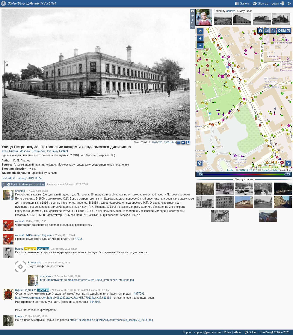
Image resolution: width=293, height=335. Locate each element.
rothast (19, 221)
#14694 (94, 301)
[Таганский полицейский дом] (281, 19)
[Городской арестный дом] (262, 19)
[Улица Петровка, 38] (205, 202)
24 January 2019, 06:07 (63, 290)
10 (222, 76)
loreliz (19, 316)
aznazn (230, 10)
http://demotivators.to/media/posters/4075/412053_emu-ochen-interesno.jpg (87, 279)
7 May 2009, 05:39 (38, 191)
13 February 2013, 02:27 (64, 248)
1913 (5, 151)
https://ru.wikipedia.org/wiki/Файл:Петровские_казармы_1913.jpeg (111, 319)
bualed (19, 248)
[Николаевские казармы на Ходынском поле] (242, 19)
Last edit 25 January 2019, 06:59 (22, 178)
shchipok (20, 190)
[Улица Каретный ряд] (263, 202)
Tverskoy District (57, 151)
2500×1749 (170, 142)
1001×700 (157, 142)
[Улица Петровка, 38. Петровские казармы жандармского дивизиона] (244, 99)
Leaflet (230, 170)
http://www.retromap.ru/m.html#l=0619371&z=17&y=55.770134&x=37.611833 (63, 297)
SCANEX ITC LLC (248, 170)
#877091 (139, 293)
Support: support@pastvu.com (202, 332)
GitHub (252, 332)
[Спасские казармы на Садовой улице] (223, 19)
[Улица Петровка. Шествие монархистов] (205, 189)
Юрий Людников (25, 290)
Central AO (38, 151)
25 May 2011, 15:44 (64, 235)
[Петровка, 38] (244, 189)
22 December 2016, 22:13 (56, 262)
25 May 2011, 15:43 (36, 221)
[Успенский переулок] (283, 189)
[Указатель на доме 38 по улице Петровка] (220, 216)
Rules (227, 332)
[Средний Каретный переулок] (283, 202)
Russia (13, 151)
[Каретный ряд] (244, 202)
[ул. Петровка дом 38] (225, 189)
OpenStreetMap (270, 170)
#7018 (78, 238)
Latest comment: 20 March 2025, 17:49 (67, 184)
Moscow (25, 151)
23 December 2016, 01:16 (66, 276)
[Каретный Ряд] (268, 216)
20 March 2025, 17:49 (36, 316)
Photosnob (34, 262)
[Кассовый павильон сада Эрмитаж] (263, 189)
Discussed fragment (40, 235)
